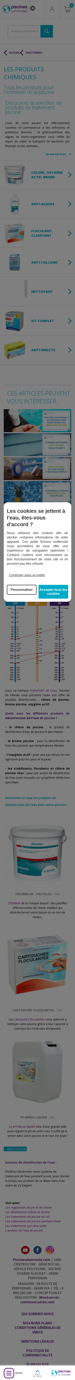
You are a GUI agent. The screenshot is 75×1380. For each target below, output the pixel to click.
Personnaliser (22, 589)
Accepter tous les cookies (53, 591)
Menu (19, 1373)
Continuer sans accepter (27, 575)
